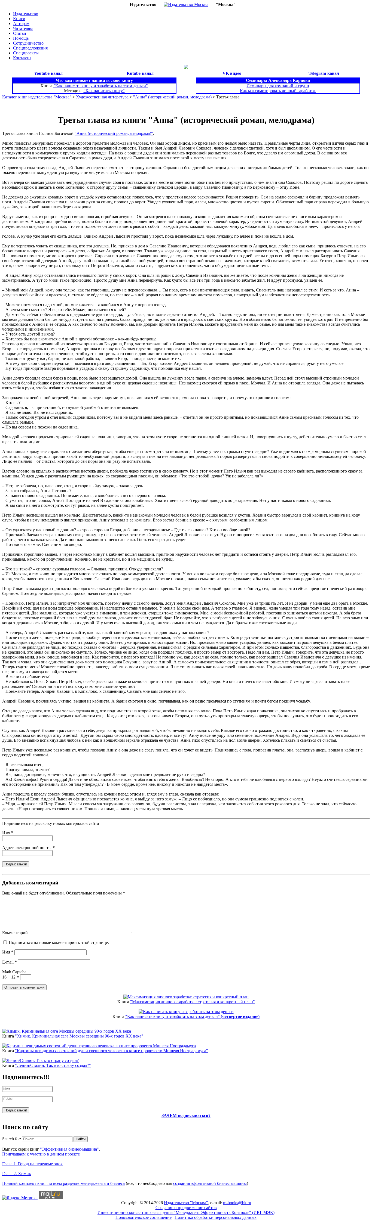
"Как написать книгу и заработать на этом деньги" (100, 85)
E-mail (9, 962)
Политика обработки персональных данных (216, 1217)
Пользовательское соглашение (143, 1217)
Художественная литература (102, 97)
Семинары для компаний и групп (278, 85)
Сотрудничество (28, 43)
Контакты (22, 57)
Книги (19, 18)
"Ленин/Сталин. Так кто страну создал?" (53, 1065)
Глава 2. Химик (16, 1173)
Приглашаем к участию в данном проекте (41, 1154)
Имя (7, 832)
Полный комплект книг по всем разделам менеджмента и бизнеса (63, 1183)
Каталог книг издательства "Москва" (36, 97)
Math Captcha (14, 972)
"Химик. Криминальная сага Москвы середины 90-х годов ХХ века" (79, 1036)
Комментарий (15, 932)
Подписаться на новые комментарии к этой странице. (59, 942)
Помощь (21, 38)
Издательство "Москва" (186, 1202)
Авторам (21, 23)
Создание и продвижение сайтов (186, 1207)
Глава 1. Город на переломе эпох (32, 1163)
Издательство (25, 13)
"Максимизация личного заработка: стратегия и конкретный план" (192, 1001)
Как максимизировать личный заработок (278, 90)
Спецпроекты (26, 53)
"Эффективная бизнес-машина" (69, 1149)
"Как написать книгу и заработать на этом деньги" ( (192, 1016)
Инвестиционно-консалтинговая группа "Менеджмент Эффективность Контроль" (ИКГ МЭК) (186, 1212)
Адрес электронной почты (28, 847)
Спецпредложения (30, 48)
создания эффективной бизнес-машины (210, 1183)
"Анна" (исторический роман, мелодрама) (172, 97)
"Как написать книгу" (104, 90)
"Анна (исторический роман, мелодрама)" (114, 133)
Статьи (19, 33)
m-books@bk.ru (237, 1202)
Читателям (23, 28)
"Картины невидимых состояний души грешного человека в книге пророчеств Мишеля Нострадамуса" (111, 1050)
